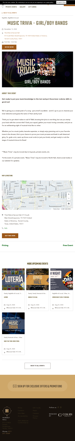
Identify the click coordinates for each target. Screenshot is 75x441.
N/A (5, 228)
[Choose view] (69, 204)
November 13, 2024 (10, 29)
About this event (9, 93)
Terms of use (56, 209)
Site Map (21, 413)
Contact (21, 410)
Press (35, 410)
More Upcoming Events (37, 264)
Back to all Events (10, 13)
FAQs (20, 408)
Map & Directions (7, 175)
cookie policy (49, 2)
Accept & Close (61, 2)
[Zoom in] (69, 194)
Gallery (22, 7)
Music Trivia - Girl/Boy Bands (37, 23)
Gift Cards (32, 7)
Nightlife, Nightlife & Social (10, 18)
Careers (36, 413)
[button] (25, 35)
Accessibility (23, 416)
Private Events (11, 7)
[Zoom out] (69, 198)
